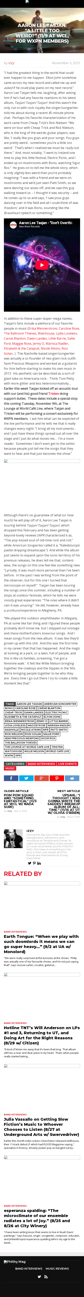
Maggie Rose (21, 343)
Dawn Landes (37, 338)
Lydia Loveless (66, 333)
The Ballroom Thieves (20, 333)
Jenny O (38, 343)
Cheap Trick (13, 712)
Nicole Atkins (50, 348)
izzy (11, 63)
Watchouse (46, 333)
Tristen (53, 393)
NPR (45, 729)
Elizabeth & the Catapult (21, 348)
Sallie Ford (51, 734)
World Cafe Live (57, 751)
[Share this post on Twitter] (26, 778)
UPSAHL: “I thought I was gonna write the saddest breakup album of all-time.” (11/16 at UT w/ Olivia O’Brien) (63, 804)
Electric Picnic (56, 712)
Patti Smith (59, 729)
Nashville (12, 729)
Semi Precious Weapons (22, 738)
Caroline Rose (69, 328)
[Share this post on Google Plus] (41, 778)
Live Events (67, 764)
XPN (18, 755)
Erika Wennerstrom (43, 328)
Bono (9, 708)
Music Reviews (57, 1268)
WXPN (9, 755)
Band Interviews (41, 764)
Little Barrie (57, 338)
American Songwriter (60, 703)
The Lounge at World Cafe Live (27, 746)
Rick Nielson (14, 734)
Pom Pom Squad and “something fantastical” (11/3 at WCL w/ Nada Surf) (20, 801)
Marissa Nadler (57, 343)
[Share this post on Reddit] (72, 778)
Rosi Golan (33, 734)
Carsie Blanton (15, 338)
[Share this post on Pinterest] (57, 778)
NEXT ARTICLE (68, 791)
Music (10, 768)
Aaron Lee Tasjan (29, 703)
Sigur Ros (48, 738)
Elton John (52, 716)
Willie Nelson (34, 751)
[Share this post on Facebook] (11, 778)
